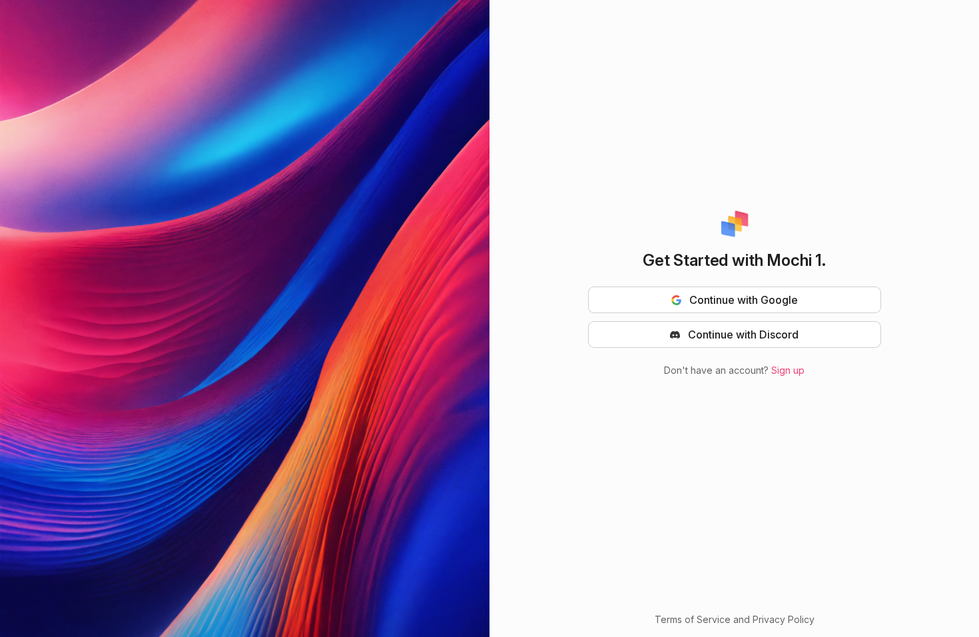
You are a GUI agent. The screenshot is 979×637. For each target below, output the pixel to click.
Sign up (788, 370)
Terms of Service (693, 619)
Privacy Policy (784, 619)
